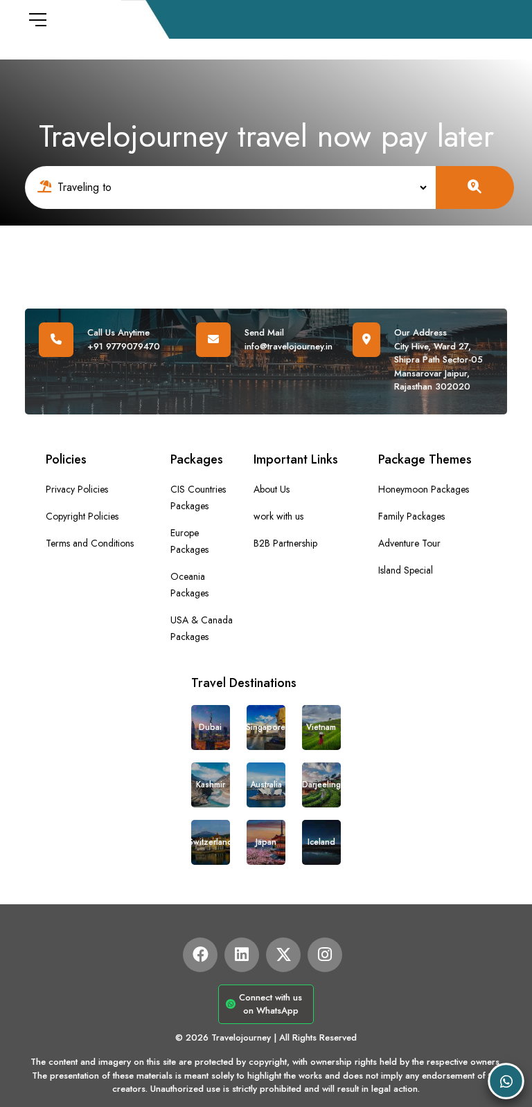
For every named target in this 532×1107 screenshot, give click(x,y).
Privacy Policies (77, 489)
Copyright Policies (82, 516)
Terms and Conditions (90, 543)
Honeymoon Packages (423, 489)
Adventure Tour (409, 543)
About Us (272, 489)
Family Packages (411, 516)
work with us (278, 516)
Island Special (405, 570)
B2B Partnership (285, 543)
